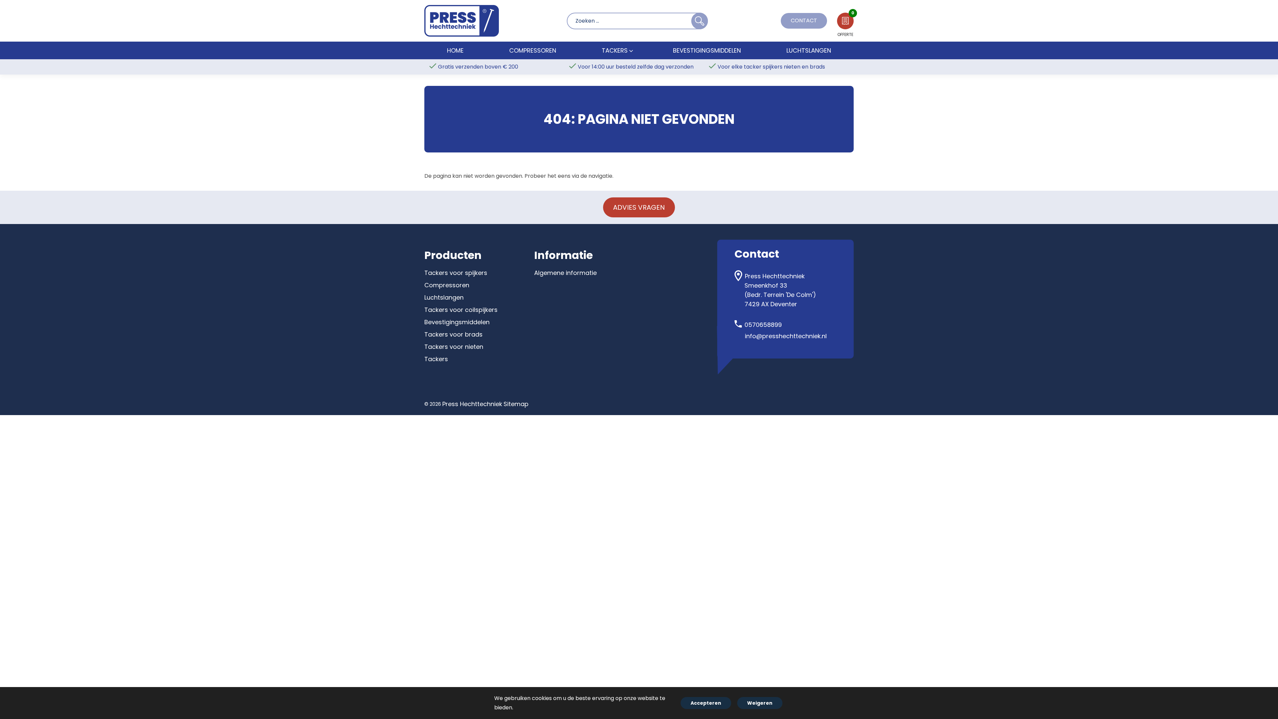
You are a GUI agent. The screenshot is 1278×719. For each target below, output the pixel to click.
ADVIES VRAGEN (639, 207)
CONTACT (804, 20)
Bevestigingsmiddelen (457, 322)
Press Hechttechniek (472, 404)
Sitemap (516, 404)
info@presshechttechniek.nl (786, 336)
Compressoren (446, 285)
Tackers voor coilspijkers (461, 310)
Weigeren (759, 703)
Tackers (436, 359)
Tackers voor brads (453, 334)
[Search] (699, 21)
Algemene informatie (565, 273)
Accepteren (706, 703)
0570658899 (763, 325)
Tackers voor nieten (453, 347)
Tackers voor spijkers (455, 273)
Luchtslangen (444, 297)
